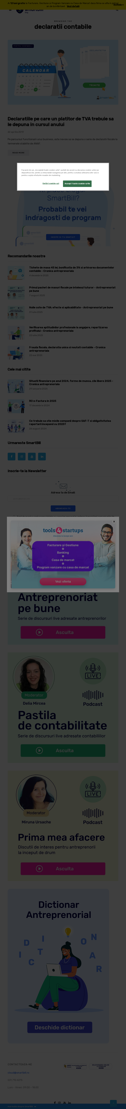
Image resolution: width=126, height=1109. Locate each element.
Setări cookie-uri (51, 183)
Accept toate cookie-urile (77, 183)
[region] (63, 177)
